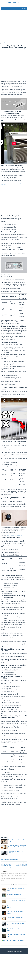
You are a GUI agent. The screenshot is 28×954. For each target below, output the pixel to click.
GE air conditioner (21, 858)
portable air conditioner (5, 859)
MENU (25, 8)
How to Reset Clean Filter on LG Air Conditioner (15, 852)
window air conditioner (14, 859)
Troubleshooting (11, 858)
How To (6, 858)
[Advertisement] (14, 26)
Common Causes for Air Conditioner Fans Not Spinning (16, 840)
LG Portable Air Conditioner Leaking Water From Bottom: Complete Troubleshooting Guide (17, 847)
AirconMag (4, 871)
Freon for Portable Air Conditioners (14, 535)
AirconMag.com (14, 2)
